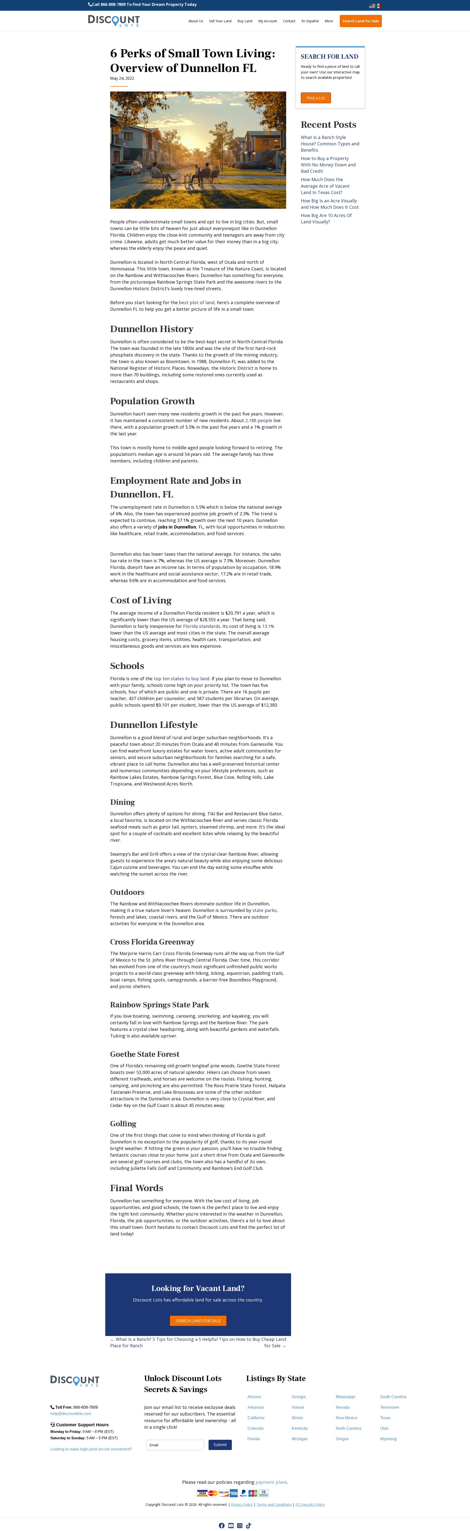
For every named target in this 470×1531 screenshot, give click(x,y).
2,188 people (258, 420)
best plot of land (196, 302)
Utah (384, 1428)
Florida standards (201, 626)
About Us (195, 21)
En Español (310, 21)
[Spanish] (379, 5)
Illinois (297, 1418)
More (329, 21)
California (255, 1418)
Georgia (299, 1397)
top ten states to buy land (181, 678)
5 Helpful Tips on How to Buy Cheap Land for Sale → (242, 1342)
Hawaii (298, 1407)
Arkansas (255, 1407)
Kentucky (300, 1428)
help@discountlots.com (70, 1414)
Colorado (255, 1428)
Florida (253, 1439)
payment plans (271, 1482)
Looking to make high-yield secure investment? (91, 1449)
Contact (289, 21)
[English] (372, 5)
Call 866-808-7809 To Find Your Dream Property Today (144, 4)
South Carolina (393, 1397)
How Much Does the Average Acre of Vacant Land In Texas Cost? (325, 185)
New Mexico (346, 1418)
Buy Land (244, 21)
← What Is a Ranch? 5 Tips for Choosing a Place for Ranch (154, 1342)
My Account (267, 21)
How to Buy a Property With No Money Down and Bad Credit (328, 164)
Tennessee (389, 1407)
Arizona (254, 1397)
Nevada (343, 1407)
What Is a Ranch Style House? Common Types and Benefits (330, 143)
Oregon (342, 1439)
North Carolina (348, 1428)
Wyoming (388, 1439)
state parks (264, 910)
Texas (385, 1418)
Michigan (300, 1439)
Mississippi (345, 1397)
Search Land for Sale (361, 21)
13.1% (268, 626)
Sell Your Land (220, 21)
